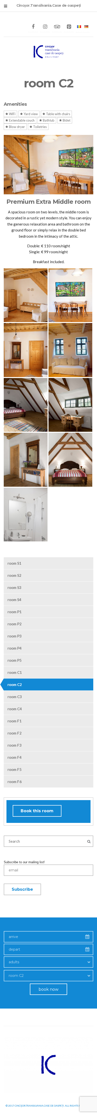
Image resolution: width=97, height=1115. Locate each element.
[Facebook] (33, 27)
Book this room (37, 811)
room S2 (14, 575)
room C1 (14, 672)
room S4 (14, 599)
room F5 (14, 769)
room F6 (14, 781)
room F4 (14, 757)
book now (48, 989)
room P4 (14, 648)
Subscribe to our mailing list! (24, 862)
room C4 (14, 709)
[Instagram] (45, 27)
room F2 (14, 733)
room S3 (14, 587)
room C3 (14, 696)
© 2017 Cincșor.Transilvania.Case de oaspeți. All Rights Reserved (49, 1105)
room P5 (14, 660)
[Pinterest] (69, 27)
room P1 (14, 611)
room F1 (14, 721)
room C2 (14, 684)
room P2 (14, 624)
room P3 (14, 636)
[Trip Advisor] (57, 27)
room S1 (14, 563)
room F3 (14, 745)
